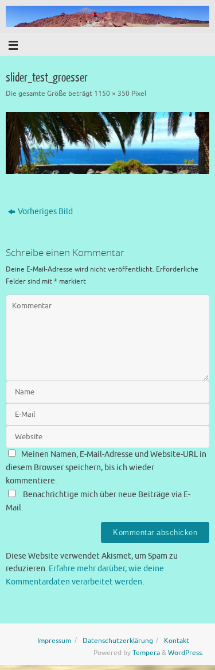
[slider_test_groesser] (107, 143)
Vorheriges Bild (45, 211)
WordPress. (186, 652)
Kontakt (176, 640)
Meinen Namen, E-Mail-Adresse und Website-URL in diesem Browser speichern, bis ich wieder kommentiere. (106, 468)
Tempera (146, 652)
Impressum (54, 640)
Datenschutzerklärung (118, 640)
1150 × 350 (112, 93)
